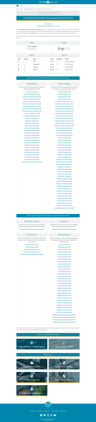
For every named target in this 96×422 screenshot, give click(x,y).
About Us (40, 411)
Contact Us (46, 411)
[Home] (17, 5)
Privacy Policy (54, 411)
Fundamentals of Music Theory (58, 328)
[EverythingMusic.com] (48, 2)
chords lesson (43, 330)
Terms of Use (33, 411)
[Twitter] (45, 415)
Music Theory (27, 9)
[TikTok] (51, 415)
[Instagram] (48, 415)
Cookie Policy (63, 411)
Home (17, 9)
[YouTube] (55, 415)
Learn (21, 9)
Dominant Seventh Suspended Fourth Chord (49, 13)
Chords (32, 9)
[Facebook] (41, 415)
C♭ (35, 13)
